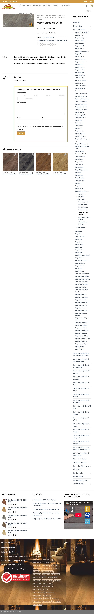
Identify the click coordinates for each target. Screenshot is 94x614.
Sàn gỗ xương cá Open (81, 333)
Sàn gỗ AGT (78, 35)
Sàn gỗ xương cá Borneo (81, 282)
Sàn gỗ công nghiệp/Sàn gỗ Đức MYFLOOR (81, 366)
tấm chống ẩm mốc (37, 604)
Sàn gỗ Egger (80, 194)
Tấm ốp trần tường (78, 484)
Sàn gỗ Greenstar (79, 136)
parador (47, 547)
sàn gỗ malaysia (46, 574)
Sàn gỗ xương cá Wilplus (81, 344)
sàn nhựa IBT (47, 598)
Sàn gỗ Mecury (79, 175)
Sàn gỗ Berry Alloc (79, 62)
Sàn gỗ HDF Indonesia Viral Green (82, 147)
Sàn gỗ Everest (79, 125)
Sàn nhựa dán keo (78, 476)
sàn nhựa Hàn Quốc (47, 595)
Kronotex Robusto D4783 (42, 174)
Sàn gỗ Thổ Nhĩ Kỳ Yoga (81, 260)
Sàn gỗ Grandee (79, 131)
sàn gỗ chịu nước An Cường (49, 556)
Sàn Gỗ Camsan (79, 83)
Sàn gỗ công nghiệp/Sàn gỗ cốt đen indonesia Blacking (81, 354)
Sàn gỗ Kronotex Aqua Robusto (84, 218)
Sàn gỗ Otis (78, 234)
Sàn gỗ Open (78, 231)
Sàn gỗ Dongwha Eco (80, 115)
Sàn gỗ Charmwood (80, 88)
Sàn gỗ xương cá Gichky (81, 302)
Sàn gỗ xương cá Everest (81, 297)
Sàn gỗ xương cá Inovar (81, 305)
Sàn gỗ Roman (79, 242)
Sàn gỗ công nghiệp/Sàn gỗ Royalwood (81, 401)
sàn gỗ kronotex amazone (61, 40)
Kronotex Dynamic (83, 202)
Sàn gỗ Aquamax (79, 43)
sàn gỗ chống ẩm (37, 562)
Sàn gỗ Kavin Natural (80, 154)
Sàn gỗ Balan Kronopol (81, 51)
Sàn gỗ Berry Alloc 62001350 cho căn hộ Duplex (47, 519)
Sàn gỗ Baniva (78, 56)
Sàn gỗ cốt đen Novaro (81, 101)
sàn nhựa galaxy (37, 595)
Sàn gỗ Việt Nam (79, 271)
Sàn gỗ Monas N (79, 183)
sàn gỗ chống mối (37, 559)
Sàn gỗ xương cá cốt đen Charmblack (81, 291)
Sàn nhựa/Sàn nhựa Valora (80, 480)
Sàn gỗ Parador (81, 227)
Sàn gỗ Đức (45, 589)
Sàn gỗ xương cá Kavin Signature (81, 314)
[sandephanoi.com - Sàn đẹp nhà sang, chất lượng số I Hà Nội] (8, 6)
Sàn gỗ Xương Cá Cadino (81, 284)
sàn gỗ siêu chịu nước (47, 580)
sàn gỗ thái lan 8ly (37, 583)
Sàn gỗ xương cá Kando (81, 310)
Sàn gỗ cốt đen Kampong (81, 94)
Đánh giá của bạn (21, 93)
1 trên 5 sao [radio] (20, 95)
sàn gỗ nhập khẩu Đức (53, 577)
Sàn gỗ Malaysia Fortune (81, 170)
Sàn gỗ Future (78, 128)
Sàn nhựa (55, 5)
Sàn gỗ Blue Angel (79, 78)
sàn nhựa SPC (55, 598)
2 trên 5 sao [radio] (30, 95)
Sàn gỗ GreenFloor (80, 133)
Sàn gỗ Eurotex (79, 123)
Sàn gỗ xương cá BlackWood (82, 279)
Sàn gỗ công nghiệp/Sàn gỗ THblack (81, 413)
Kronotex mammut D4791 (9, 174)
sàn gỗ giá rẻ (47, 568)
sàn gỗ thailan (57, 580)
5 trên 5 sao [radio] (21, 98)
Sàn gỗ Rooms (79, 244)
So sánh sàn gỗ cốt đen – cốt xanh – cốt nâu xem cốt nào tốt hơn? (47, 505)
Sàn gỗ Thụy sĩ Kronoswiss (81, 466)
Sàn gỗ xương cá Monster (81, 330)
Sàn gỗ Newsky (79, 188)
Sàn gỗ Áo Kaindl (79, 40)
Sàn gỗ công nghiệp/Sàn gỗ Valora (81, 425)
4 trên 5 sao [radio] (55, 95)
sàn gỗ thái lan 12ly (47, 583)
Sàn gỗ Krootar (79, 162)
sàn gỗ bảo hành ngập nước (39, 553)
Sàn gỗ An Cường (79, 38)
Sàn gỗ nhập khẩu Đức (81, 191)
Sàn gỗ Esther (78, 120)
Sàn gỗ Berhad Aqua (80, 59)
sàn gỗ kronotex (50, 40)
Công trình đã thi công (26, 13)
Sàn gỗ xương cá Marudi (81, 322)
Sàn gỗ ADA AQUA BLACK (81, 32)
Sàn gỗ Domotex (79, 112)
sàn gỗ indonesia (55, 568)
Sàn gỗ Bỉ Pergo (79, 67)
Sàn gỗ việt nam (36, 586)
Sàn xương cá (65, 5)
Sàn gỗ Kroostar (79, 159)
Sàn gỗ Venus (78, 268)
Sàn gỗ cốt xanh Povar (81, 107)
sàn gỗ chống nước (47, 559)
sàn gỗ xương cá (37, 589)
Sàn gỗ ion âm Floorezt (80, 459)
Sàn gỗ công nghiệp (79, 29)
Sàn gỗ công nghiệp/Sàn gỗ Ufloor (81, 419)
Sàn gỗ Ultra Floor (79, 266)
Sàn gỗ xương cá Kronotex (82, 223)
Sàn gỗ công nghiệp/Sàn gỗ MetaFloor (81, 396)
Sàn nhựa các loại (78, 473)
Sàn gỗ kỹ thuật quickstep (47, 571)
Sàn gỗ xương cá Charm (81, 287)
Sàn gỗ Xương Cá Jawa (81, 308)
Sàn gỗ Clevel (78, 91)
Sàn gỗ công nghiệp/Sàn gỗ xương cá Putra (81, 454)
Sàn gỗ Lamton (79, 164)
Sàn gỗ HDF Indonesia (80, 144)
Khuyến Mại (76, 22)
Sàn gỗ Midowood (79, 180)
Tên (18, 118)
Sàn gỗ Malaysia (79, 167)
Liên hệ (37, 13)
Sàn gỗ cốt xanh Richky (81, 109)
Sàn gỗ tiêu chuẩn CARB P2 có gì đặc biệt (45, 500)
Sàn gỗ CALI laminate (80, 80)
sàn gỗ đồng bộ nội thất (38, 592)
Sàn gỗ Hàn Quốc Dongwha (82, 139)
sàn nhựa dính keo (50, 592)
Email (44, 118)
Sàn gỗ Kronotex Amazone (83, 213)
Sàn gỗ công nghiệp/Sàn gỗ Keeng (81, 384)
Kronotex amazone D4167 (26, 174)
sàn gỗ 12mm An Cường (50, 551)
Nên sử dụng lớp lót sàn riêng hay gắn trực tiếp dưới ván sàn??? (46, 514)
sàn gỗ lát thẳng (37, 574)
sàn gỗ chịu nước (37, 556)
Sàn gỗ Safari (78, 247)
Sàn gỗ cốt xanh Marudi (81, 104)
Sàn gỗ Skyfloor (79, 252)
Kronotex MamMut (83, 207)
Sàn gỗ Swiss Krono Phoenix (82, 255)
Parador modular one (38, 551)
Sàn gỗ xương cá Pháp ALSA (82, 338)
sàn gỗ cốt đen (45, 565)
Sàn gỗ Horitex (80, 196)
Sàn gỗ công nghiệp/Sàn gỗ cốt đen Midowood (81, 360)
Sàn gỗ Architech (79, 46)
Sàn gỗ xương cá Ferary (81, 300)
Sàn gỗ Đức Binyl (79, 117)
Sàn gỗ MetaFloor (79, 178)
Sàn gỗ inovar (36, 571)
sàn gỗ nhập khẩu (55, 574)
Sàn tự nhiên (46, 5)
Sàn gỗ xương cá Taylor (81, 341)
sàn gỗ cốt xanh (36, 565)
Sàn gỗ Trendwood (80, 263)
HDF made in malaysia (38, 547)
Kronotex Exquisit (83, 204)
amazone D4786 (42, 40)
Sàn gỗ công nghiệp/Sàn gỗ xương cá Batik (81, 437)
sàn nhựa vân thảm (47, 601)
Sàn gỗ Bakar (78, 48)
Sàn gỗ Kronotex (81, 199)
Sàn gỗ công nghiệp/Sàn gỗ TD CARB (82, 407)
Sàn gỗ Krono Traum (80, 156)
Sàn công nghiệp (35, 5)
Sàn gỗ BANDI (78, 54)
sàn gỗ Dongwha (55, 565)
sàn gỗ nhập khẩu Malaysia (39, 577)
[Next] (67, 166)
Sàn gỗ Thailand (79, 258)
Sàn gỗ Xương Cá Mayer (81, 325)
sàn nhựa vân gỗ (37, 601)
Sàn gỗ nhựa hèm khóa (79, 462)
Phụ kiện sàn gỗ (77, 26)
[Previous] (2, 166)
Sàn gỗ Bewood (79, 64)
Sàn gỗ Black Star (79, 72)
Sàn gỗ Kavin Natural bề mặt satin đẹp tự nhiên (46, 509)
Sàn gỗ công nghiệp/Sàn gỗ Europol (81, 372)
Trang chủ (25, 5)
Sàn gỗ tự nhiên (77, 469)
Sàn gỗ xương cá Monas (81, 328)
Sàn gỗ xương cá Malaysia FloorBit (81, 319)
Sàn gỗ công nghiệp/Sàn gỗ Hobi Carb (81, 378)
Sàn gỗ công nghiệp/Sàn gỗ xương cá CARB (81, 442)
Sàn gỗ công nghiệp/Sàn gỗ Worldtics (81, 431)
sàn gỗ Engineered (37, 568)
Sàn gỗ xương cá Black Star (82, 276)
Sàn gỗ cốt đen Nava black (82, 99)
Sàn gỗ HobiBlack (79, 151)
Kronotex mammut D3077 (59, 174)
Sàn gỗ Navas (78, 186)
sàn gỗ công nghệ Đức (48, 562)
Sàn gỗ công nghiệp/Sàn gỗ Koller (81, 390)
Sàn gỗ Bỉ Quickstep (80, 70)
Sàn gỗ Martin (78, 172)
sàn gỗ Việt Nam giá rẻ (47, 586)
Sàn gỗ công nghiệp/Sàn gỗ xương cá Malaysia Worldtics (81, 448)
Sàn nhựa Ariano (79, 346)
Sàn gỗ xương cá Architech (82, 274)
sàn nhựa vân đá (56, 601)
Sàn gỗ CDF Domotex (80, 86)
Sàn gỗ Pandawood (80, 236)
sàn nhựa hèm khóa (37, 598)
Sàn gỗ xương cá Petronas (82, 336)
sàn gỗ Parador (36, 580)
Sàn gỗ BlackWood (80, 75)
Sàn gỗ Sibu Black (79, 250)
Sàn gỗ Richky (78, 239)
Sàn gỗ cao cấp (51, 553)
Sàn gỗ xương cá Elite (80, 294)
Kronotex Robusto (83, 210)
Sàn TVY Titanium (79, 349)
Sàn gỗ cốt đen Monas (81, 96)
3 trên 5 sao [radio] (42, 95)
